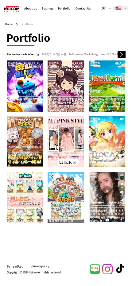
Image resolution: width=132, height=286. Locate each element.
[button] (32, 9)
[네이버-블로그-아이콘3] (95, 269)
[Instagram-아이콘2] (107, 269)
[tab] (23, 54)
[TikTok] (120, 269)
